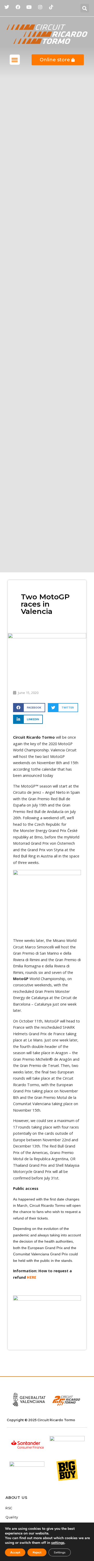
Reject (37, 1552)
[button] (84, 8)
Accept (15, 1552)
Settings (60, 1552)
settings (57, 1542)
